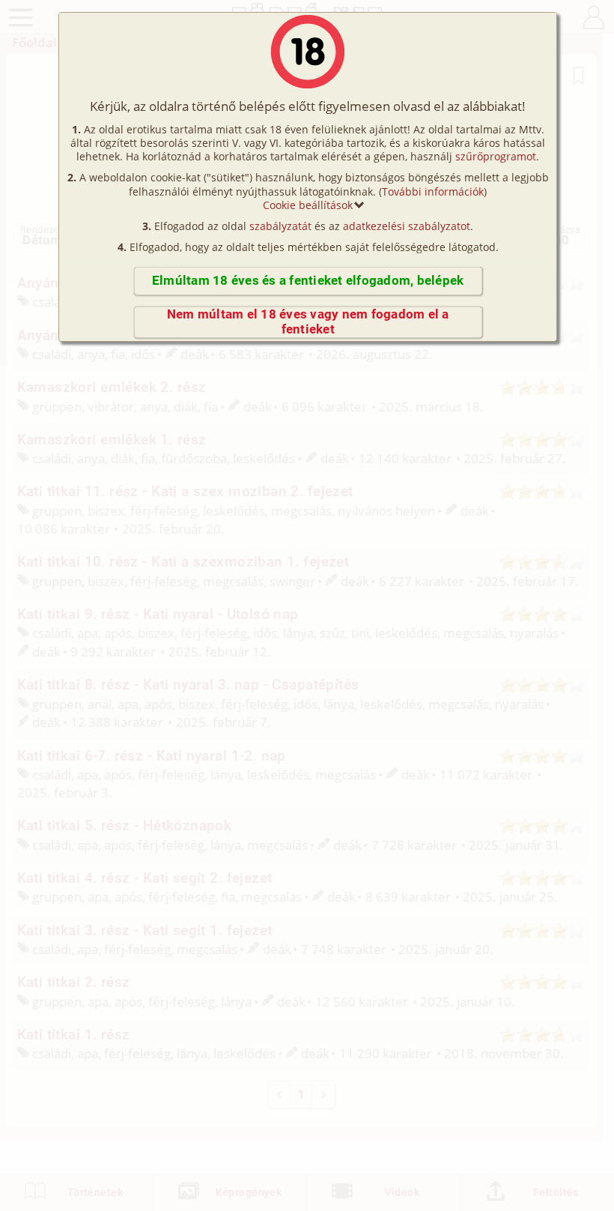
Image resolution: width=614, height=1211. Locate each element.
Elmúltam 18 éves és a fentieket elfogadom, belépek (307, 281)
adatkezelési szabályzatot (406, 226)
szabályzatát (280, 226)
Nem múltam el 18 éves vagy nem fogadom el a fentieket (308, 321)
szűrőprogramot (495, 156)
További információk (433, 191)
